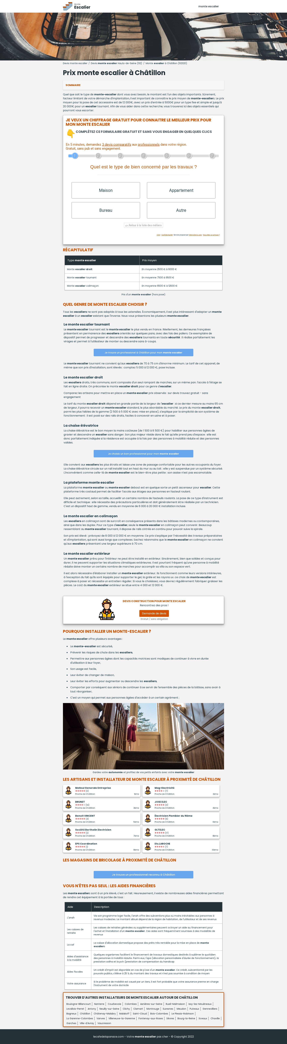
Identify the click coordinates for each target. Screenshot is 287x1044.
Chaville (215, 1018)
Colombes (131, 1004)
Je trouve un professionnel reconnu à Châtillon (143, 875)
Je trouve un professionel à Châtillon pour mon (143, 352)
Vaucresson (104, 1023)
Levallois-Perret (75, 1008)
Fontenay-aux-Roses (151, 1018)
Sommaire (73, 85)
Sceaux (203, 1018)
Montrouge (152, 1008)
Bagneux (71, 1013)
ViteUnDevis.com (195, 235)
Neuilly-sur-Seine (109, 1008)
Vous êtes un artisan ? (211, 235)
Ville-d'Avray (87, 1023)
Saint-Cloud (140, 1013)
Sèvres (170, 1018)
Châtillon (85, 1013)
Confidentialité (167, 235)
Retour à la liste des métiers (145, 225)
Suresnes (168, 1008)
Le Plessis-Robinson (183, 1013)
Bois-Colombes (159, 1013)
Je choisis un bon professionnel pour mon (143, 453)
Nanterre (99, 1004)
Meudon (181, 1008)
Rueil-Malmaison (175, 1004)
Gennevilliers (210, 1008)
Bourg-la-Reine (186, 1018)
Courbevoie (114, 1004)
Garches (71, 1023)
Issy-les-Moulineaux (200, 1004)
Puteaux (194, 1008)
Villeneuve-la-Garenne (121, 1018)
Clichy (126, 1008)
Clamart (138, 1008)
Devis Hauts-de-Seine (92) (116, 63)
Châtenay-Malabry (105, 1013)
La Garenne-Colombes (79, 1018)
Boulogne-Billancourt (78, 1004)
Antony (92, 1008)
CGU (158, 235)
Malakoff (124, 1013)
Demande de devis (154, 613)
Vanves (100, 1018)
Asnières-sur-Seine (151, 1004)
